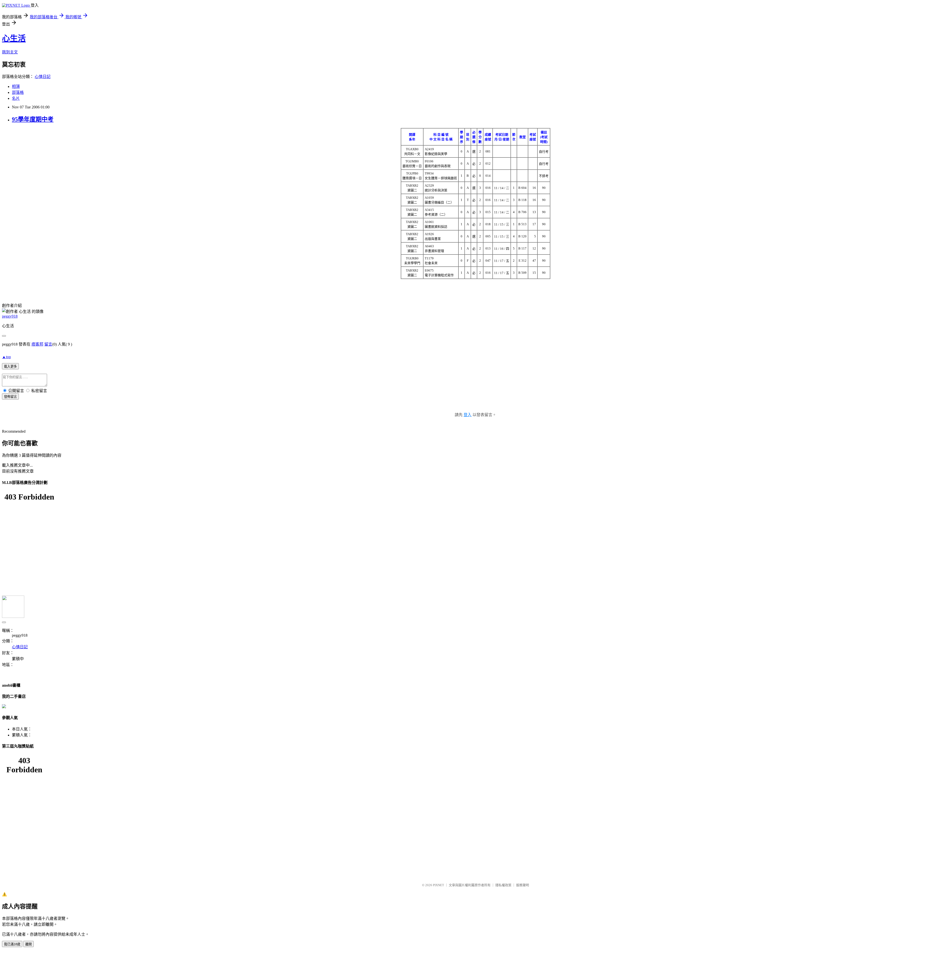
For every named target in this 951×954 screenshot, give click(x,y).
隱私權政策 (503, 885)
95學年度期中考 (32, 119)
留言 (48, 344)
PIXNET (438, 885)
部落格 (18, 92)
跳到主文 (10, 52)
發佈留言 (10, 397)
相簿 (16, 86)
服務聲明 (522, 885)
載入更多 (10, 366)
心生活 (14, 38)
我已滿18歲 (12, 944)
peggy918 (10, 316)
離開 (28, 944)
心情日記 (43, 77)
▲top (6, 357)
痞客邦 (37, 344)
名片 (16, 98)
